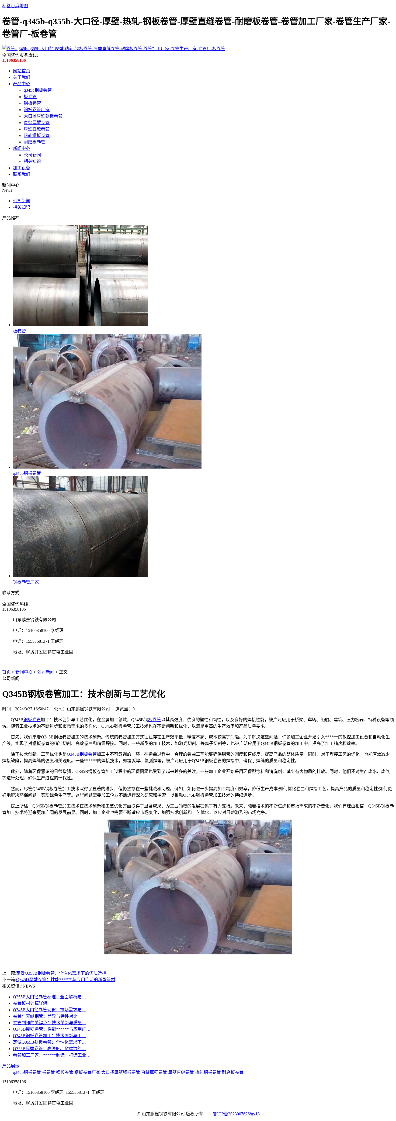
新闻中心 (21, 148)
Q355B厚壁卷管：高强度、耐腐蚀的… (49, 1048)
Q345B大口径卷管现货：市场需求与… (49, 1009)
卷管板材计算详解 (30, 1003)
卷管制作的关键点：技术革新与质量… (49, 1022)
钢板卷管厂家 (37, 109)
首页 (6, 672)
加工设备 (21, 168)
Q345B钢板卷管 (82, 754)
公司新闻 (32, 155)
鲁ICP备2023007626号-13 (236, 1114)
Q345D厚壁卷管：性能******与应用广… (52, 1029)
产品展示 (10, 1066)
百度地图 (19, 6)
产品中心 (21, 83)
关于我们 (21, 77)
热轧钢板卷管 (37, 135)
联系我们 (21, 174)
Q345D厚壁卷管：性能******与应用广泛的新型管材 (65, 979)
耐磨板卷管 (34, 142)
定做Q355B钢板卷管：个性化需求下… (49, 1042)
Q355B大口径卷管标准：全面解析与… (49, 997)
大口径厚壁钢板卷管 (43, 116)
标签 (6, 6)
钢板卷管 (32, 103)
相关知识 (32, 161)
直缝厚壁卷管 (37, 122)
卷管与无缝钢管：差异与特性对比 (45, 1016)
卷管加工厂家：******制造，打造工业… (52, 1055)
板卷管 (30, 96)
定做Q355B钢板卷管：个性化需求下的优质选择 (61, 973)
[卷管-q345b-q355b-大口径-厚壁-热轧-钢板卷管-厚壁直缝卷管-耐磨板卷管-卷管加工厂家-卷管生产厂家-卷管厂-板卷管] (113, 48)
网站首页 (21, 70)
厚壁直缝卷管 (37, 129)
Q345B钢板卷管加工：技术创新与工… (49, 1035)
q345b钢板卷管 (38, 90)
